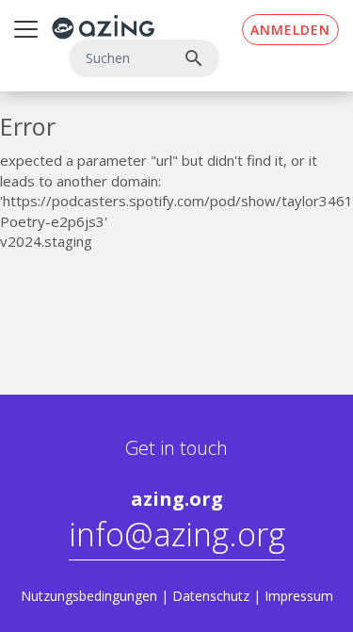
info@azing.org (177, 534)
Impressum (299, 596)
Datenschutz (210, 596)
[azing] (103, 27)
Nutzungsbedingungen (89, 596)
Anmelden (290, 30)
